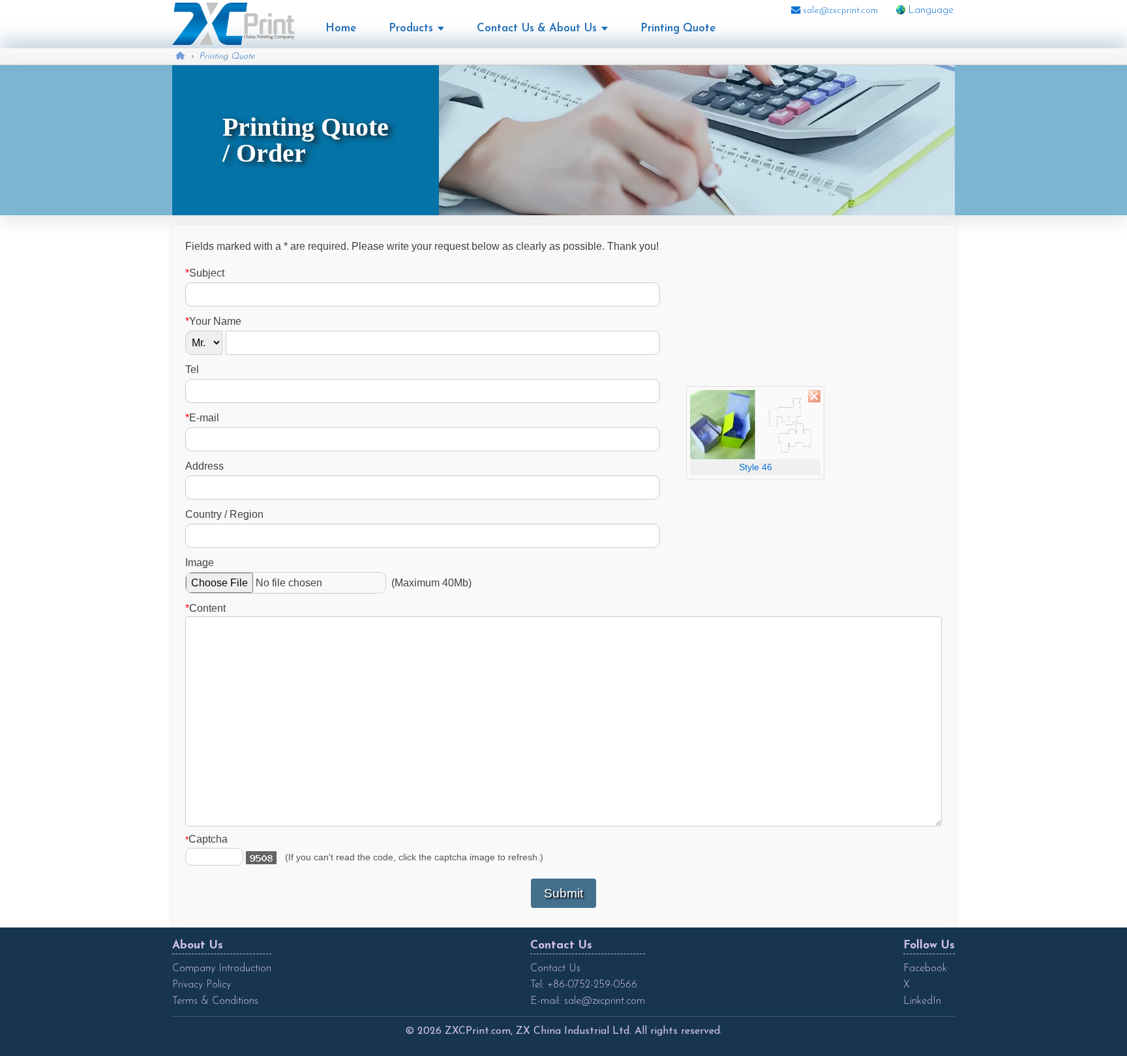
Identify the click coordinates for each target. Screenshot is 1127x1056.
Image (199, 562)
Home (340, 28)
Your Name (213, 321)
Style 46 (755, 467)
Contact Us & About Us (537, 28)
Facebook (925, 968)
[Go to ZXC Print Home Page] (233, 23)
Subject (204, 273)
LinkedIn (922, 1001)
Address (204, 466)
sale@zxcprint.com (839, 11)
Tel (192, 369)
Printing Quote (677, 28)
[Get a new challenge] (261, 857)
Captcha (206, 839)
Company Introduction (221, 968)
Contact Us (555, 968)
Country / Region (224, 514)
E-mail (202, 417)
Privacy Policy (201, 985)
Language (931, 10)
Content (205, 608)
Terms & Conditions (215, 1001)
